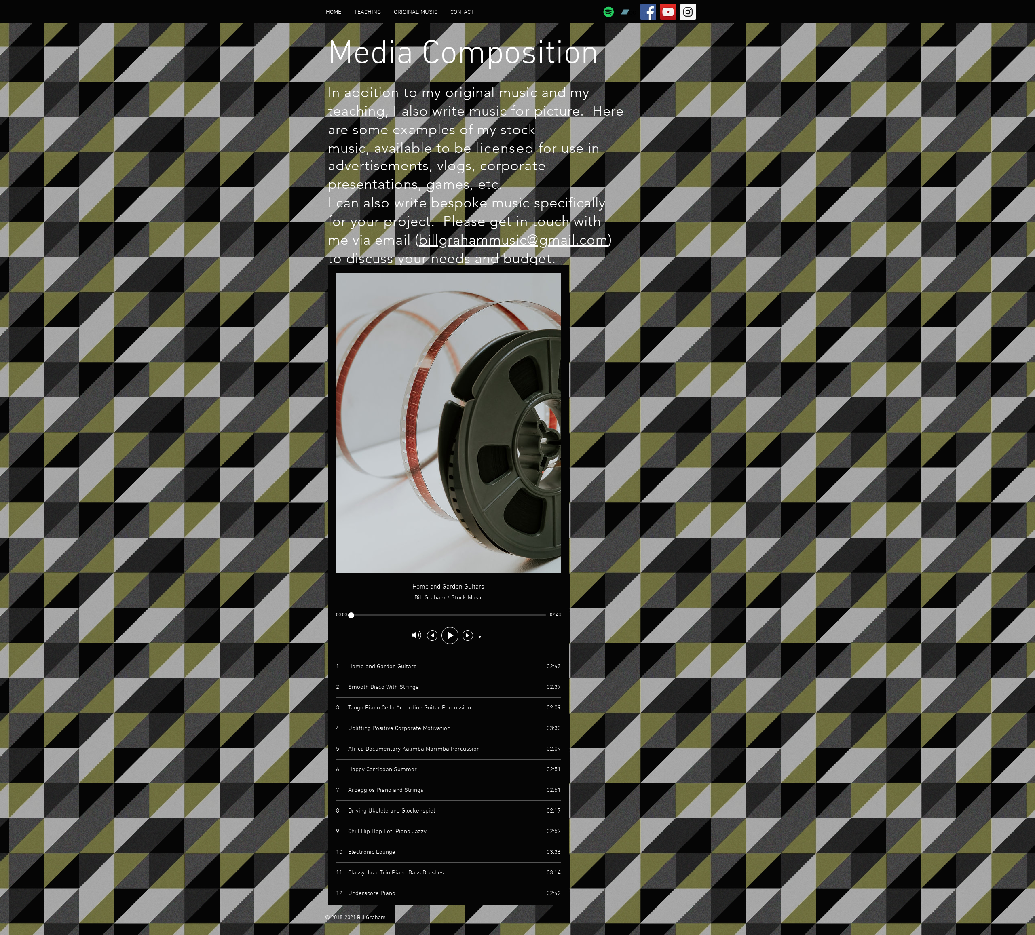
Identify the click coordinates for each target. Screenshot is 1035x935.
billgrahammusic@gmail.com (513, 239)
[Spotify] (609, 12)
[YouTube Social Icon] (668, 12)
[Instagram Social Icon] (688, 12)
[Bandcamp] (628, 12)
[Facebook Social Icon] (648, 12)
